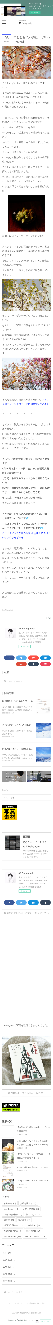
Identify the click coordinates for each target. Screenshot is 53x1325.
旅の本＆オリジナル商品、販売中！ (26, 1093)
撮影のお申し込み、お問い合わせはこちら (26, 912)
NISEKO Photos (13, 1225)
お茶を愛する (28, 1203)
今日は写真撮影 (13, 1214)
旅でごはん (33, 1214)
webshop (34, 1225)
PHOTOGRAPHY (35, 1236)
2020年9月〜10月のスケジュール (17, 700)
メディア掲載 (31, 1208)
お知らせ (10, 1203)
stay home (11, 1208)
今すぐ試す (34, 12)
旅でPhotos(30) (7, 610)
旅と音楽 (24, 1219)
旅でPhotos (33, 1230)
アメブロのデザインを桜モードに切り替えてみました (25, 404)
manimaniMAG (12, 1230)
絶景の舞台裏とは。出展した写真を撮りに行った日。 (27, 748)
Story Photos (12, 1236)
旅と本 (9, 1219)
